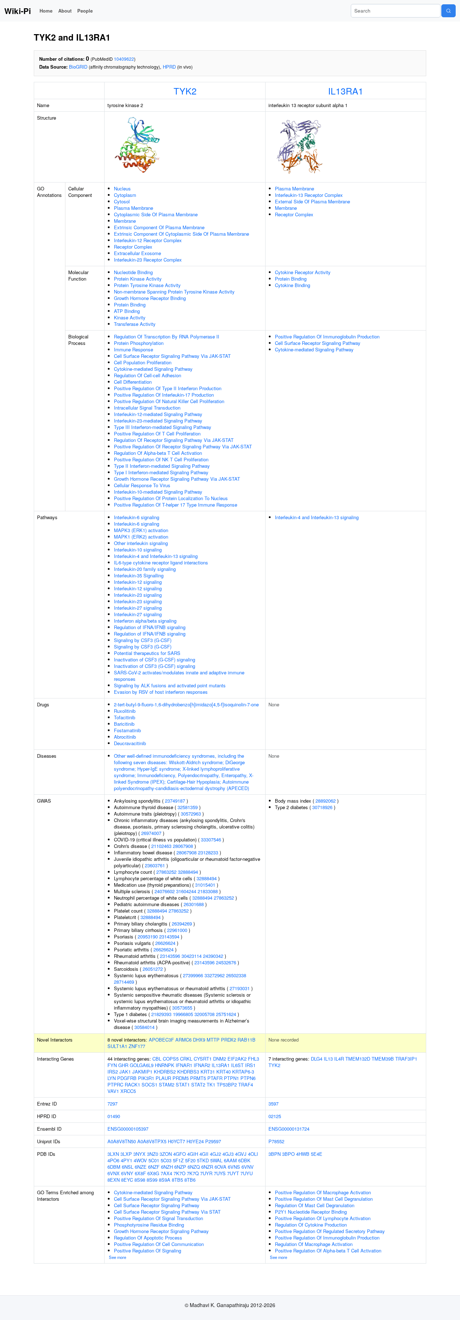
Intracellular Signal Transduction (147, 407)
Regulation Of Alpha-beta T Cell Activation (158, 452)
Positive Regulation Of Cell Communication (159, 1244)
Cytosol (122, 201)
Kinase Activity (130, 317)
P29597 (213, 1141)
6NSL (127, 1166)
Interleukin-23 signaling (138, 594)
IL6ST (237, 1065)
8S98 (139, 1179)
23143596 (170, 955)
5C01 (153, 1160)
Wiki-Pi (17, 11)
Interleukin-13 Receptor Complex (309, 194)
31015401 (205, 884)
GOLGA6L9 (141, 1065)
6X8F (140, 1173)
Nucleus (122, 188)
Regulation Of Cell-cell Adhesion (147, 375)
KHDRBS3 (188, 1071)
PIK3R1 (146, 1078)
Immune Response (133, 349)
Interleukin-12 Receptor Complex (148, 240)
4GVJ (241, 1153)
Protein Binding (130, 304)
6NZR (207, 1166)
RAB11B (247, 1039)
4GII (203, 1153)
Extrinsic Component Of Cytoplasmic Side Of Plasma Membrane (181, 233)
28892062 (326, 800)
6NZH (167, 1166)
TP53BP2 (227, 1084)
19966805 (183, 1014)
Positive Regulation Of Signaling (147, 1250)
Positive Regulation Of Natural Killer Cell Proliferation (169, 401)
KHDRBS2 (165, 1071)
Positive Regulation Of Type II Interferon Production (167, 388)
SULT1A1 (117, 1046)
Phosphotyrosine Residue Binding (149, 1224)
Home (46, 10)
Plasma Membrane (133, 207)
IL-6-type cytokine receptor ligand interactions (161, 562)
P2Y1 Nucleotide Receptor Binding (311, 1211)
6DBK (244, 1160)
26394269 (182, 923)
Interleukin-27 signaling (138, 607)
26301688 (194, 904)
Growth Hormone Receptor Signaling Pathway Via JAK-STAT (177, 478)
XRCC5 (128, 1091)
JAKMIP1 (142, 1071)
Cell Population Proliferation (142, 362)
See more (117, 1257)
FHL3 (253, 1058)
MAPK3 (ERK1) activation (141, 530)
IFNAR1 (184, 1065)
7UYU (246, 1173)
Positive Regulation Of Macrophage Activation (323, 1192)
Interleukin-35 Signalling (139, 575)
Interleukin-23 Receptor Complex (148, 259)
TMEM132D (357, 1058)
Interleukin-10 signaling (138, 549)
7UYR (206, 1173)
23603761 (155, 865)
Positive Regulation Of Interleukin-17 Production (164, 394)
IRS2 (112, 1071)
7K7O (179, 1173)
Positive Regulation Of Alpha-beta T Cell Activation (328, 1250)
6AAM (230, 1160)
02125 (274, 1116)
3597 (273, 1103)
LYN (111, 1078)
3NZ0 (152, 1153)
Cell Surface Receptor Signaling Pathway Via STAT (167, 1211)
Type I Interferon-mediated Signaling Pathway (161, 472)
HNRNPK (164, 1065)
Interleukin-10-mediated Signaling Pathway (158, 491)
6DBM (113, 1166)
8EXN (113, 1179)
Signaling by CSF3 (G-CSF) (142, 640)
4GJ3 (228, 1153)
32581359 (188, 807)
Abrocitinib (125, 736)
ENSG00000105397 (127, 1128)
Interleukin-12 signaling (138, 581)
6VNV (248, 1166)
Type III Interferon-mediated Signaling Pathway (162, 427)
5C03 (166, 1160)
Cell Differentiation (133, 381)
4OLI (253, 1153)
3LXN (113, 1153)
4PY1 (126, 1160)
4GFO (179, 1153)
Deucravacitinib (130, 743)
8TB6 (190, 1179)
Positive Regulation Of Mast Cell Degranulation (324, 1198)
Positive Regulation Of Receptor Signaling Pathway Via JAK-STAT (183, 446)
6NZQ (194, 1166)
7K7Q (193, 1173)
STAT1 (183, 1084)
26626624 (165, 943)
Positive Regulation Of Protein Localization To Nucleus (171, 498)
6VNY (127, 1173)
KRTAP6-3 (243, 1071)
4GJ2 (215, 1153)
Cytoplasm (125, 194)
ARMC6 (183, 1039)
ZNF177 (137, 1046)
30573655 (182, 1007)
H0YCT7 (176, 1141)
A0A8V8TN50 (121, 1141)
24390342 (213, 955)
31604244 (186, 891)
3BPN (274, 1153)
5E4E (316, 1153)
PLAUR (163, 1078)
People (85, 10)
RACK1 (132, 1084)
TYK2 (185, 90)
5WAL (216, 1160)
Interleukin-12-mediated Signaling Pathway (158, 414)
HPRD (169, 66)
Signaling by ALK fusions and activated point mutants (170, 685)
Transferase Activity (135, 323)
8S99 (152, 1179)
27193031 (240, 988)
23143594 (169, 936)
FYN (112, 1065)
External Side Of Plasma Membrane (312, 201)
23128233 (208, 852)
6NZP (180, 1166)
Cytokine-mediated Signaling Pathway (153, 368)
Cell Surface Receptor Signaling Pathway (317, 343)
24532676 (226, 962)
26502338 (236, 975)
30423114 (191, 955)
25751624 (226, 1014)
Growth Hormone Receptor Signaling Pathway (161, 1231)
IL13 (328, 1058)
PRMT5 (198, 1078)
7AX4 (166, 1173)
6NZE (141, 1166)
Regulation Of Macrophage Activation (314, 1244)
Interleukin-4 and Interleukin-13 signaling (156, 556)
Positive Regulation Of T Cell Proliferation (157, 433)
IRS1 (250, 1065)
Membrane (125, 220)
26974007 (151, 833)
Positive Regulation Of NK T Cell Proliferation (161, 459)
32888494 (188, 871)
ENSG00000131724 (288, 1128)
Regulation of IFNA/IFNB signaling (149, 627)
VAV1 (113, 1091)
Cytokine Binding (292, 285)
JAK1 (125, 1071)
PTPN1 (231, 1078)
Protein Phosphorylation (139, 343)
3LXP (126, 1153)
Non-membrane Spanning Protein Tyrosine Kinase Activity (174, 291)
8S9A (164, 1179)
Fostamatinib (127, 730)
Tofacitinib (124, 717)
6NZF (154, 1166)
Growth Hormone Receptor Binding (150, 298)
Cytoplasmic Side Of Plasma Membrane (156, 214)
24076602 (165, 891)
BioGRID (78, 66)
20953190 (148, 936)
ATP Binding (127, 311)
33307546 (211, 839)
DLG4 (316, 1058)
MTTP (213, 1039)
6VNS (234, 1166)
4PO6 (113, 1160)
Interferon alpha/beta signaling (145, 620)
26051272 (153, 968)
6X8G (153, 1173)
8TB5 (177, 1179)
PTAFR (214, 1078)
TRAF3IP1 (406, 1058)
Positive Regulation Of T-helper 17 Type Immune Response (175, 504)
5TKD (203, 1160)
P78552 (276, 1141)
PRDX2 (228, 1039)
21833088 (208, 891)
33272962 (214, 975)
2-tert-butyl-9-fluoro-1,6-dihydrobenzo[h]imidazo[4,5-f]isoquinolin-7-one (186, 704)
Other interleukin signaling (141, 543)
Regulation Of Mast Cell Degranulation (314, 1205)
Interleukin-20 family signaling (145, 569)
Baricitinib (124, 723)
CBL (156, 1058)
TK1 (211, 1084)
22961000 (177, 930)
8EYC (127, 1179)
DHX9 (199, 1039)
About (65, 10)
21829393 (161, 1014)
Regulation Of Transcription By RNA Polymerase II (166, 336)
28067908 (183, 846)
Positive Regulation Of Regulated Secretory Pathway (330, 1231)
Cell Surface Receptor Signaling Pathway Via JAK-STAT (172, 355)
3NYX (139, 1153)
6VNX (113, 1173)
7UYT (233, 1173)
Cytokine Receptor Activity (303, 272)
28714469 (124, 981)
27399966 (193, 975)
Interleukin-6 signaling (136, 517)
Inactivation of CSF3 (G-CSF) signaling (154, 659)
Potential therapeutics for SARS (147, 653)
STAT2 (198, 1084)
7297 (112, 1103)
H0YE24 (195, 1141)
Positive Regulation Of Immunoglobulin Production (327, 336)
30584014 (144, 1027)
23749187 (175, 800)
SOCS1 (149, 1084)
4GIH (192, 1153)
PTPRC (115, 1084)
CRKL (186, 1058)
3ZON (166, 1153)
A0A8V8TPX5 (151, 1141)
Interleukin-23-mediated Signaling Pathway (158, 420)
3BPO (288, 1153)
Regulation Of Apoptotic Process (148, 1237)
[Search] (448, 10)
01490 (113, 1116)
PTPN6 (248, 1078)
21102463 (161, 846)
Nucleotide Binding (133, 272)
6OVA (220, 1166)
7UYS (220, 1173)
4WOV (140, 1160)
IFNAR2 (202, 1065)
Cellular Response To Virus (142, 485)
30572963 (191, 813)
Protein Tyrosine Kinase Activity (147, 285)
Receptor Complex (133, 246)
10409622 (124, 59)
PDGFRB (127, 1078)
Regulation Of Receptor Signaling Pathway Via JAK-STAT (174, 440)
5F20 (190, 1160)
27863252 (166, 871)
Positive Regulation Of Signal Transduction (158, 1218)
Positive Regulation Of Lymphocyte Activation (323, 1218)
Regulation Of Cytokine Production (311, 1224)
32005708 (204, 1014)
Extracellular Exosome (137, 253)
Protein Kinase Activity (138, 278)
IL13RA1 (345, 90)
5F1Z (178, 1160)
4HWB (302, 1153)
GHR (123, 1065)
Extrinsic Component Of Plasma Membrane (159, 227)
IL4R (339, 1058)
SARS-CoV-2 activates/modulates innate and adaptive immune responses (179, 675)
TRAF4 (245, 1084)
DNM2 (219, 1058)
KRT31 (208, 1071)
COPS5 (171, 1058)
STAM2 (166, 1084)
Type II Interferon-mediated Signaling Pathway (162, 465)
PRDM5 (180, 1078)
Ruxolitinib (124, 710)
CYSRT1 (203, 1058)
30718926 (322, 807)
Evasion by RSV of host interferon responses (161, 691)
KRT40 (223, 1071)
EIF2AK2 (237, 1058)
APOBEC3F (161, 1039)
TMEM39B (383, 1058)
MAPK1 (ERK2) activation (141, 536)
